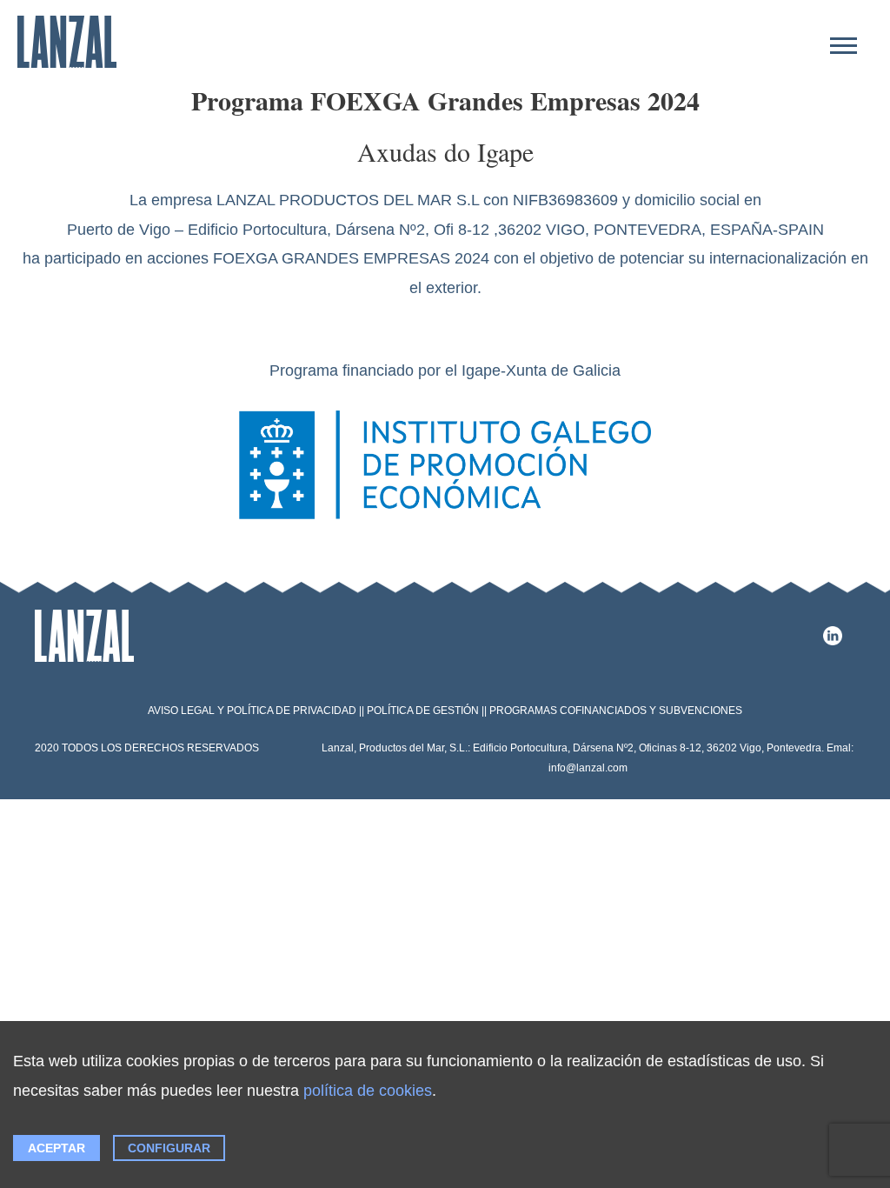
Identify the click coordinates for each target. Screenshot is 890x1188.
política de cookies (367, 1090)
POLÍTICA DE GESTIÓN (423, 710)
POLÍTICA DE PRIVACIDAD (291, 710)
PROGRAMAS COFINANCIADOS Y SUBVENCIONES (615, 710)
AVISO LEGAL (181, 710)
